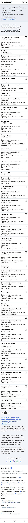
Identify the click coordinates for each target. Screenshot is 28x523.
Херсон (3, 494)
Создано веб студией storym (11, 477)
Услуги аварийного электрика (10, 37)
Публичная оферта (7, 501)
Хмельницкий (10, 494)
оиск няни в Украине (7, 511)
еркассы (18, 494)
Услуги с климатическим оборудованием (8, 79)
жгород (16, 491)
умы (2, 491)
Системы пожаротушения (9, 107)
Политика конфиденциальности (11, 502)
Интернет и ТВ (5, 173)
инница (3, 483)
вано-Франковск (14, 485)
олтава (16, 489)
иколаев (4, 489)
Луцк (18, 487)
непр (9, 483)
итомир (21, 483)
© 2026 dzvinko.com (6, 471)
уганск (12, 487)
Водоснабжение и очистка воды (11, 161)
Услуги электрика (6, 214)
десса (10, 489)
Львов (22, 487)
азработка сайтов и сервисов (10, 514)
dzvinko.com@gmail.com (9, 507)
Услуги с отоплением (7, 64)
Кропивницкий (5, 487)
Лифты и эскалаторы (7, 186)
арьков (22, 491)
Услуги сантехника (6, 149)
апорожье (4, 485)
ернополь (8, 491)
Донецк (14, 483)
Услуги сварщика (6, 135)
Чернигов (4, 496)
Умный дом (4, 51)
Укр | (24, 2)
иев (22, 485)
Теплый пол (4, 93)
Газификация (5, 121)
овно (22, 489)
